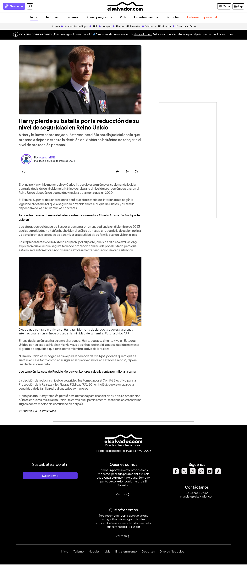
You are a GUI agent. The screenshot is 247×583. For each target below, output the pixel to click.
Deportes (172, 17)
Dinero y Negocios (172, 551)
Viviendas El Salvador (158, 26)
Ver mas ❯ (123, 494)
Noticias (52, 17)
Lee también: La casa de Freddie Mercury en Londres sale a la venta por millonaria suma (77, 371)
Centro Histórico (186, 26)
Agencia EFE (47, 157)
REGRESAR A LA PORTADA (37, 411)
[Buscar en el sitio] (30, 6)
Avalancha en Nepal (76, 26)
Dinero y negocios (99, 17)
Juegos (106, 26)
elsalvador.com (143, 34)
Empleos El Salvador (128, 26)
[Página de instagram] (192, 473)
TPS (95, 26)
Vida (123, 17)
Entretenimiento (146, 17)
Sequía (55, 26)
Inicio (34, 17)
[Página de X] (184, 473)
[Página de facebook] (176, 473)
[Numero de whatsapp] (201, 473)
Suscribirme (50, 476)
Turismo (72, 17)
